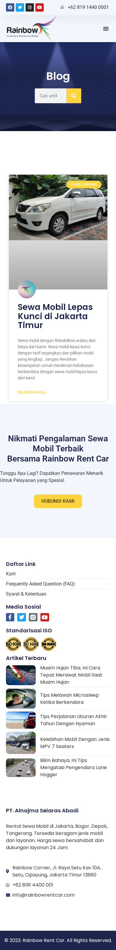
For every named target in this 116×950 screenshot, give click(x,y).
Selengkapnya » (33, 392)
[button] (105, 28)
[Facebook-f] (10, 617)
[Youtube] (39, 7)
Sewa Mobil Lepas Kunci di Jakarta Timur (55, 316)
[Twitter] (20, 7)
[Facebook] (10, 7)
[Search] (73, 95)
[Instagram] (30, 7)
